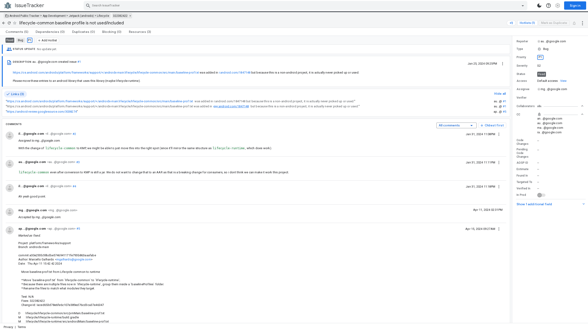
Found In (522, 175)
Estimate (523, 169)
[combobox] (306, 5)
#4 (74, 186)
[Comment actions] (499, 134)
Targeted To (524, 182)
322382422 (120, 15)
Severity (522, 65)
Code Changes (523, 142)
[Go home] (3, 23)
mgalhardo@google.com (74, 259)
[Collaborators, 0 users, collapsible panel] (560, 106)
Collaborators (526, 106)
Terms (22, 327)
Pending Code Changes (523, 153)
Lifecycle (103, 15)
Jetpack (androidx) (81, 15)
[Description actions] (502, 63)
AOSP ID (522, 162)
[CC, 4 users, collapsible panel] (560, 114)
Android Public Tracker (24, 15)
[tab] (17, 32)
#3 (77, 162)
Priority (521, 57)
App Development (54, 15)
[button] (550, 49)
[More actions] (582, 23)
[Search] (88, 5)
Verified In (523, 188)
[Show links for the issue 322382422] (130, 15)
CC (518, 114)
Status (521, 74)
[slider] (513, 179)
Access (522, 81)
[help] (548, 5)
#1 (79, 61)
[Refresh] (9, 23)
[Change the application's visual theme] (539, 5)
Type (520, 49)
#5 (504, 111)
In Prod (521, 195)
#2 (74, 133)
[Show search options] (523, 5)
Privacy (8, 327)
